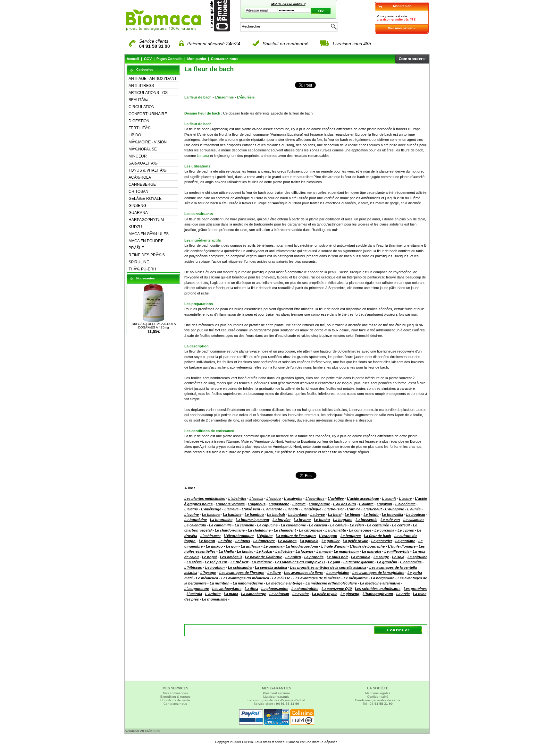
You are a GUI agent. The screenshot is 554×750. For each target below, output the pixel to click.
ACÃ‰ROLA (140, 177)
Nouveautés (145, 278)
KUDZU (135, 227)
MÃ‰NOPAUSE (143, 149)
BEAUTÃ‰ (138, 100)
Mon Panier (402, 6)
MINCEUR (138, 156)
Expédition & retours (175, 696)
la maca (203, 156)
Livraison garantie (276, 696)
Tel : (378, 703)
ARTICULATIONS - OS (148, 92)
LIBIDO (135, 135)
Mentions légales (377, 693)
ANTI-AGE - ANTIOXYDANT (153, 78)
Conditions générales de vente (377, 700)
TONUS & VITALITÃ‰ (147, 170)
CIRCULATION (142, 107)
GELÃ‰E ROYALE (145, 198)
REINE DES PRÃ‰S (147, 255)
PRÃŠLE (136, 248)
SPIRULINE (139, 262)
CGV (148, 59)
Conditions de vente (175, 700)
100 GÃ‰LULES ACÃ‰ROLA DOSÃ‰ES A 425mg (153, 325)
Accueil (133, 59)
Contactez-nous (224, 59)
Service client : (276, 703)
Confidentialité (377, 696)
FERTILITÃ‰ (140, 128)
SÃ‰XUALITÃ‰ (143, 163)
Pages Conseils (169, 59)
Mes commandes (175, 693)
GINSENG (137, 205)
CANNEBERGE (142, 184)
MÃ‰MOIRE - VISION (148, 142)
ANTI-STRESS (141, 85)
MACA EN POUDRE (146, 241)
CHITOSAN (138, 191)
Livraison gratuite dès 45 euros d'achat (276, 700)
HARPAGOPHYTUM (146, 219)
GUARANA (138, 212)
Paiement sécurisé (276, 693)
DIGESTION (139, 121)
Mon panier (196, 59)
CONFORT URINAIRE (148, 114)
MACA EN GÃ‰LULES (149, 234)
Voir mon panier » (402, 28)
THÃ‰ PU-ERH (142, 269)
